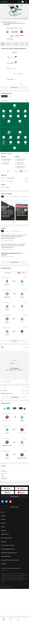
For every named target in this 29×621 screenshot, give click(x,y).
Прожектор (3, 541)
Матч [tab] (2, 43)
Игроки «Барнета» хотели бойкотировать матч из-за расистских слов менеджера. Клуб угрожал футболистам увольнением (14, 236)
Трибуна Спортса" (5, 534)
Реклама (3, 526)
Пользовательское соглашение (8, 545)
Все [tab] (2, 231)
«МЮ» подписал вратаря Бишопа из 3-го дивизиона (12, 253)
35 (3, 249)
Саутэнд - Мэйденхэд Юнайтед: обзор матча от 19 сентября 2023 (25, 18)
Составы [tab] (16, 43)
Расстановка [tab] (4, 96)
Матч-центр (10, 18)
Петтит (20, 74)
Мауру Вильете (8, 159)
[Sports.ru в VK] (6, 501)
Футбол (5, 18)
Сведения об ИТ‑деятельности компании (10, 560)
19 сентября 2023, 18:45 (11, 28)
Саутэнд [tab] (6, 231)
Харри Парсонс (22, 166)
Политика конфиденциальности (8, 549)
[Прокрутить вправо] (26, 210)
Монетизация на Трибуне (6, 537)
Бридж (9, 38)
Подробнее (3, 581)
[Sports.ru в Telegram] (2, 501)
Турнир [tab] (22, 43)
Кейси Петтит (21, 167)
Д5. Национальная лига (17, 18)
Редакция (3, 515)
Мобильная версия (14, 506)
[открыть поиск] (19, 1)
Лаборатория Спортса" (6, 556)
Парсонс (20, 73)
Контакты (3, 519)
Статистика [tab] (9, 43)
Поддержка (3, 530)
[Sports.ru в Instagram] (10, 501)
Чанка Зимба (21, 160)
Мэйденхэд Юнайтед (19, 35)
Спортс (2, 18)
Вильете (8, 67)
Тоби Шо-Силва (22, 159)
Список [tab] (10, 96)
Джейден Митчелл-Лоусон (23, 164)
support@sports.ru (4, 570)
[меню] (26, 2)
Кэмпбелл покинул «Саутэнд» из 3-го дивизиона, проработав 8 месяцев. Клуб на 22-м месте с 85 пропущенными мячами (13, 245)
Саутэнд (12, 35)
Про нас (3, 512)
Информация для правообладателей (9, 552)
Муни (9, 69)
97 (2, 256)
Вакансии (3, 523)
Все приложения (14, 496)
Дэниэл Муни (7, 160)
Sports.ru (4, 573)
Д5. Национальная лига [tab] (15, 231)
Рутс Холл (3, 471)
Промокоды (3, 563)
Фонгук (12, 39)
